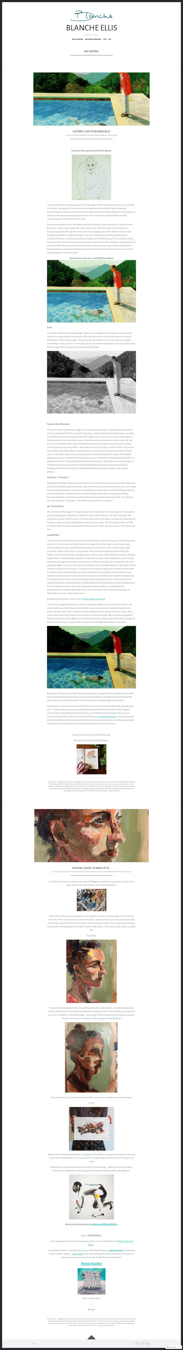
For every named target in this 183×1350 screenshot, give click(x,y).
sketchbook (110, 871)
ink (98, 1321)
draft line (67, 786)
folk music (94, 1321)
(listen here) (77, 1254)
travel (70, 1325)
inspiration (108, 786)
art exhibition (90, 782)
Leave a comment (114, 791)
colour (113, 784)
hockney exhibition (98, 786)
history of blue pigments (93, 599)
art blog (70, 782)
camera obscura (102, 784)
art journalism (106, 782)
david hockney (59, 786)
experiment (86, 1321)
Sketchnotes (104, 135)
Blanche (51, 784)
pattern (77, 788)
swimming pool (80, 791)
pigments (92, 788)
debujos (55, 1321)
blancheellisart (67, 784)
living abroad (130, 1321)
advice (64, 1319)
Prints (104, 871)
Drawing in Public (65, 871)
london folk (52, 1323)
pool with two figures (111, 788)
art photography (123, 782)
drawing (76, 135)
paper (92, 1323)
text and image (112, 135)
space (72, 791)
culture (126, 784)
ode (55, 788)
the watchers (99, 791)
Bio (110, 39)
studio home (120, 1323)
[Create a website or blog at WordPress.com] (34, 1343)
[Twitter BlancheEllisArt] (137, 1343)
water (106, 791)
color (109, 784)
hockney (89, 786)
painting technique (69, 788)
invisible (115, 786)
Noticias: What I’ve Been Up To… (91, 868)
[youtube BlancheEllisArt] (148, 1343)
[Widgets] (91, 1337)
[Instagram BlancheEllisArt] (142, 1343)
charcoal (118, 1319)
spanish (114, 1323)
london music (60, 1323)
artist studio (101, 1319)
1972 (63, 782)
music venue (73, 1323)
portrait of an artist (124, 788)
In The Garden (77, 39)
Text (105, 39)
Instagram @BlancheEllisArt (104, 1224)
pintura (108, 1323)
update (75, 1325)
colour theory (120, 784)
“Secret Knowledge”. (107, 716)
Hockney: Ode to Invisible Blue (91, 131)
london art (126, 786)
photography (84, 788)
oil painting (86, 1323)
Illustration (86, 871)
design (60, 1321)
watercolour (81, 1325)
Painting (89, 135)
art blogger (76, 782)
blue (87, 784)
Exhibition (83, 135)
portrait (99, 871)
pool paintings (99, 788)
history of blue (82, 786)
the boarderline (129, 1323)
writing (100, 1325)
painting (59, 788)
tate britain (91, 791)
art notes (70, 135)
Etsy (88, 1154)
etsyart (80, 1321)
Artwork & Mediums (93, 39)
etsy (76, 1321)
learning (115, 1321)
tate (86, 791)
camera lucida (93, 784)
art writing (131, 782)
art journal (98, 782)
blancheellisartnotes (79, 784)
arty (107, 1319)
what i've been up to (92, 1325)
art (67, 135)
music (67, 1323)
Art (67, 782)
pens (95, 1323)
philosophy (96, 135)
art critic (83, 782)
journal (120, 786)
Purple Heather (91, 1264)
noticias (79, 1323)
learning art (122, 1321)
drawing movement (68, 1321)
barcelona (112, 1319)
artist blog (94, 1319)
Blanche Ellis (91, 28)
